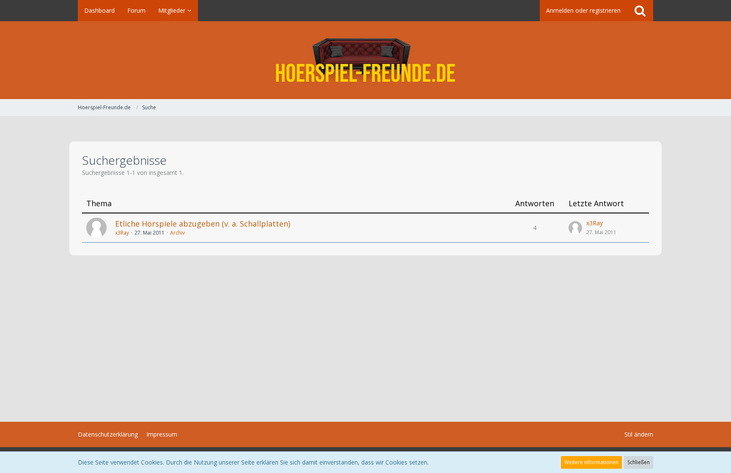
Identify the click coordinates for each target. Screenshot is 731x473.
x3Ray (122, 232)
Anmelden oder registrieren (583, 10)
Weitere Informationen (591, 462)
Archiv (177, 232)
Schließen (638, 462)
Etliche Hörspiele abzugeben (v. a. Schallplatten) (202, 224)
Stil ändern (638, 434)
